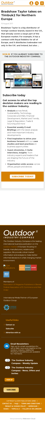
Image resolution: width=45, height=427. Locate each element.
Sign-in (6, 54)
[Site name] (20, 239)
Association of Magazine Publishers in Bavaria (22, 284)
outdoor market (10, 247)
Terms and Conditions (30, 403)
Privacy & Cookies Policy (15, 406)
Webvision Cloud (29, 419)
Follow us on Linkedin (32, 409)
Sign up (9, 380)
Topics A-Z (15, 409)
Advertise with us (13, 332)
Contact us (10, 324)
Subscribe (10, 328)
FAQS (16, 403)
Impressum (32, 406)
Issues (6, 409)
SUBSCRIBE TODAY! (22, 176)
